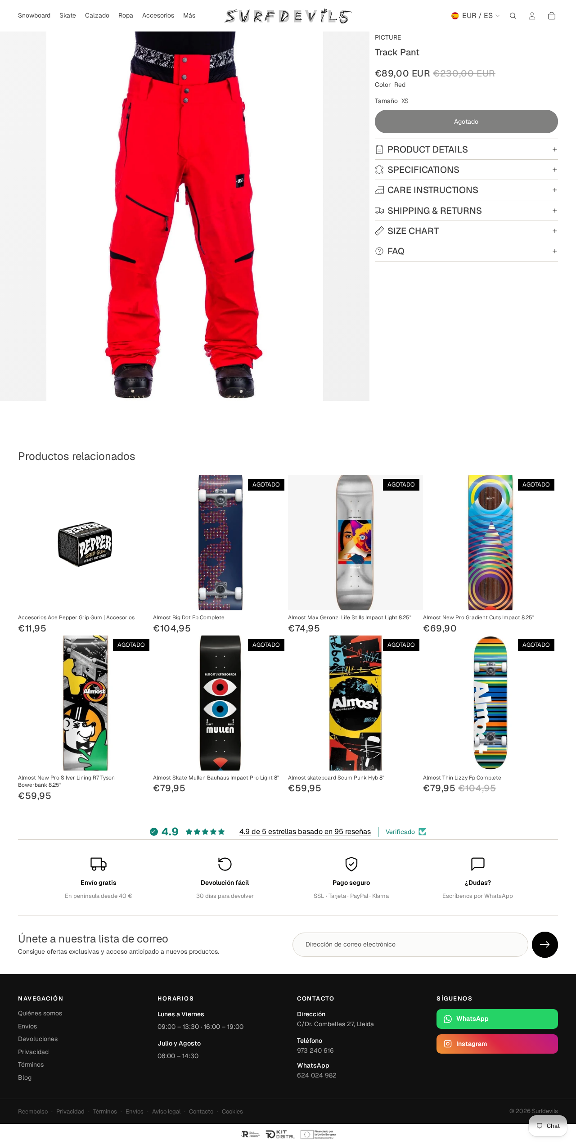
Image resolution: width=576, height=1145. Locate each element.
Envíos (27, 1026)
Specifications (423, 170)
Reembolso (33, 1111)
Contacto (201, 1111)
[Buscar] (513, 16)
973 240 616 (315, 1050)
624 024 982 (317, 1075)
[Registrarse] (545, 945)
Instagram (471, 1044)
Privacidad (33, 1052)
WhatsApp (472, 1018)
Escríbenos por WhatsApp (477, 896)
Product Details (427, 149)
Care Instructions (432, 190)
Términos (31, 1064)
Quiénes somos (40, 1013)
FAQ (396, 251)
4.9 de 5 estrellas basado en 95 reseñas (305, 831)
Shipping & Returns (434, 210)
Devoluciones (38, 1039)
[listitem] (189, 16)
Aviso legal (166, 1111)
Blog (25, 1077)
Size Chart (413, 231)
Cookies (232, 1111)
